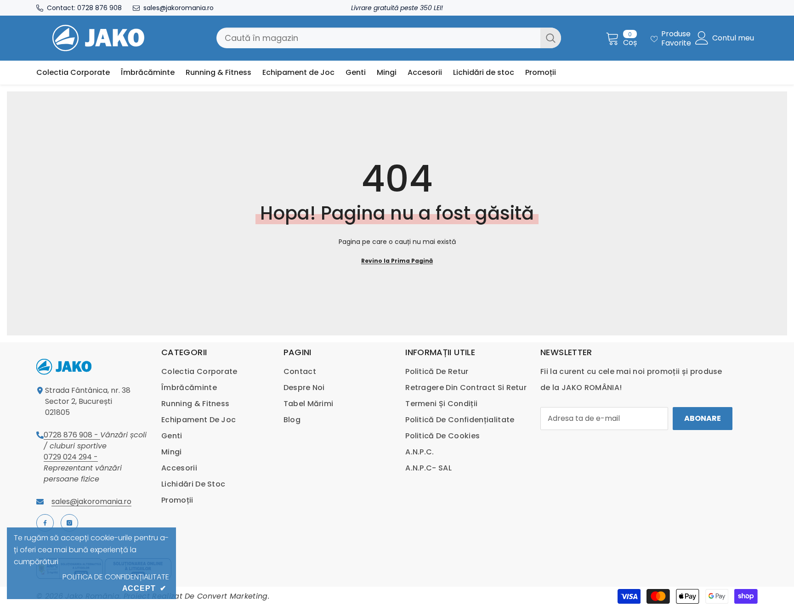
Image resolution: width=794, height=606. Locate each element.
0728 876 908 (99, 7)
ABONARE (702, 418)
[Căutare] (388, 38)
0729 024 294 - (71, 457)
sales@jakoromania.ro (178, 7)
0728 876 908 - (72, 435)
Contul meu (733, 38)
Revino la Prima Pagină (397, 261)
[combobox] (378, 38)
